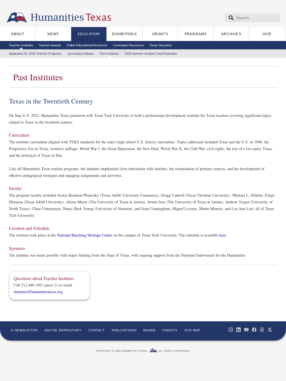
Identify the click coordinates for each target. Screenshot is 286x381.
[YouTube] (246, 329)
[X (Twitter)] (270, 329)
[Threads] (262, 329)
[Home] (17, 17)
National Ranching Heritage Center (84, 235)
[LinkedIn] (238, 329)
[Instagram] (230, 329)
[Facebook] (254, 329)
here (222, 235)
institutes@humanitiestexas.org (38, 291)
